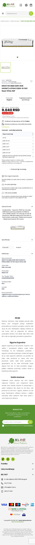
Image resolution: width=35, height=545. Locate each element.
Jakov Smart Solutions (17, 522)
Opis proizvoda (6, 206)
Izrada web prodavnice (25, 520)
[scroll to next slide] (17, 57)
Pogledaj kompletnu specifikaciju (25, 99)
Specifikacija (6, 240)
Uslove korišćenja (28, 425)
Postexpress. (6, 127)
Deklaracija (5, 254)
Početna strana (5, 21)
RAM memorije (15, 21)
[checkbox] (3, 426)
